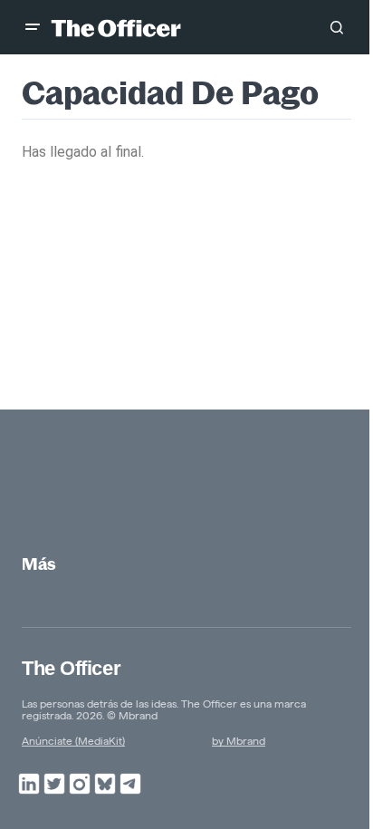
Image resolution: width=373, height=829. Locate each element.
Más (39, 564)
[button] (32, 27)
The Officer (71, 668)
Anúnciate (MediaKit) (73, 741)
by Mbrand (238, 741)
